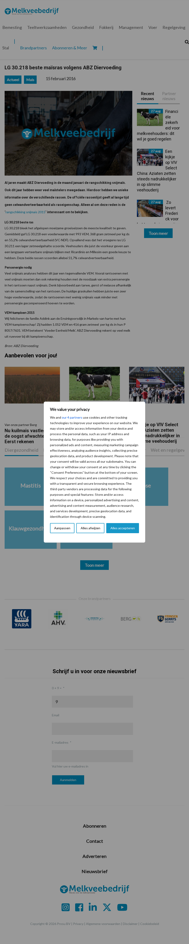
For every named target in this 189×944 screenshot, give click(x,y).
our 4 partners (72, 417)
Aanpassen (62, 528)
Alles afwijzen (90, 528)
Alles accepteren (122, 528)
